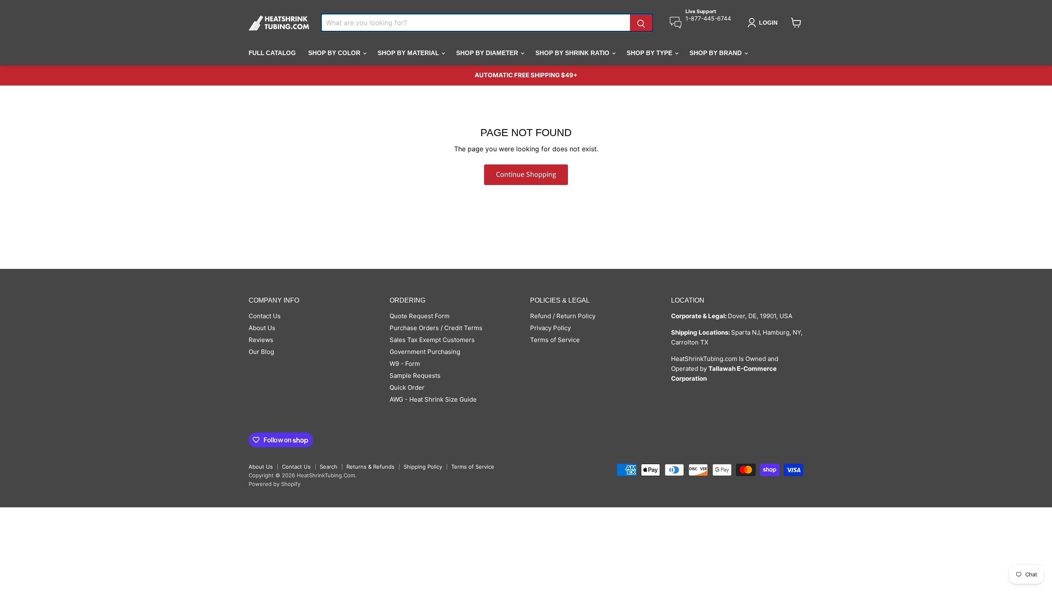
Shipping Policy (423, 466)
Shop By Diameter (488, 52)
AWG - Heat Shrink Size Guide (433, 399)
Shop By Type (650, 52)
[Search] (641, 22)
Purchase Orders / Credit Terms (436, 328)
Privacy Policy (550, 328)
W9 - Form (405, 364)
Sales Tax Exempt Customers (432, 340)
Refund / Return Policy (562, 316)
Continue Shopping (526, 174)
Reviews (261, 340)
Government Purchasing (425, 352)
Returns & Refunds (370, 466)
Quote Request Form (420, 316)
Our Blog (261, 352)
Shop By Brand (716, 52)
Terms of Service (555, 340)
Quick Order (407, 387)
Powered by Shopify (274, 484)
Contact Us (265, 316)
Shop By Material (409, 52)
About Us (262, 328)
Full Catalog (272, 52)
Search (328, 466)
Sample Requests (415, 375)
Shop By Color (335, 52)
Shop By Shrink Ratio (573, 52)
